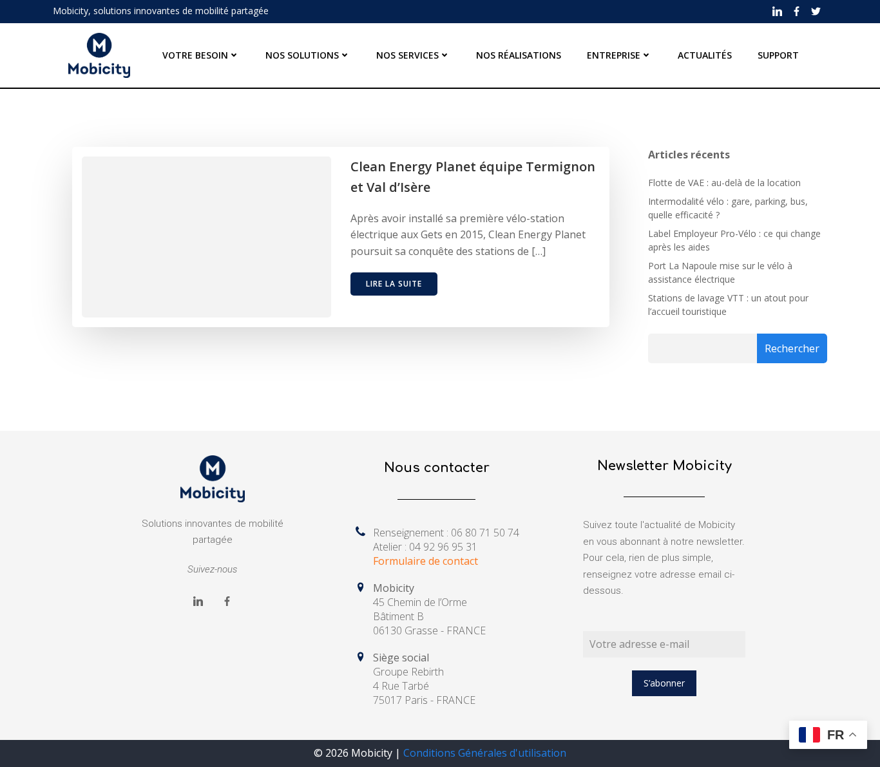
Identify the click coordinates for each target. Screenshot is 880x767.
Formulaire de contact (425, 561)
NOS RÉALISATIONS (518, 55)
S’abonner (664, 683)
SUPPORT (778, 55)
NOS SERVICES (407, 55)
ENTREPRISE (613, 55)
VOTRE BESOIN (195, 55)
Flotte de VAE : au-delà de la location (724, 182)
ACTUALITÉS (705, 55)
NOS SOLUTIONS (302, 55)
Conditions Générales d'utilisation (484, 753)
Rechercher (792, 348)
